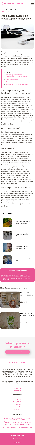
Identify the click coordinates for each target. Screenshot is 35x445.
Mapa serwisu (17, 439)
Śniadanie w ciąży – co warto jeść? (17, 422)
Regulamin (17, 442)
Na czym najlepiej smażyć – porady (17, 425)
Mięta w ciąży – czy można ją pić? (27, 314)
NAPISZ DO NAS (17, 352)
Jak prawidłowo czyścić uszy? (23, 259)
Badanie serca (10, 82)
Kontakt (17, 391)
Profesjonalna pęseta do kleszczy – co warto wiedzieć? (23, 222)
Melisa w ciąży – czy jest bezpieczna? (17, 427)
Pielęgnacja (17, 402)
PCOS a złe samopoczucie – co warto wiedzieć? (26, 294)
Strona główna (6, 10)
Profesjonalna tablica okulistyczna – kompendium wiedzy (22, 235)
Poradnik (13, 10)
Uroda (17, 407)
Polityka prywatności (17, 435)
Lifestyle (17, 399)
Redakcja (17, 388)
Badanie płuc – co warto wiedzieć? (17, 84)
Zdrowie (17, 409)
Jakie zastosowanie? (12, 79)
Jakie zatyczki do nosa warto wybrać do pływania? (22, 247)
